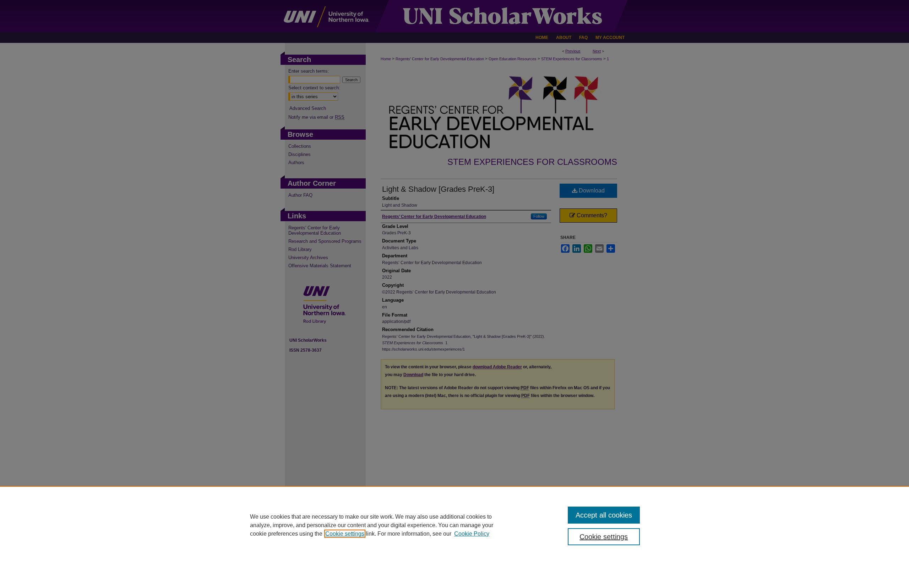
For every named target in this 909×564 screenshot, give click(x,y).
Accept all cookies (604, 515)
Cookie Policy (471, 534)
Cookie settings (344, 534)
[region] (454, 525)
